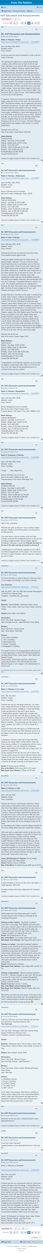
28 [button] (25, 23)
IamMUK (3, 1131)
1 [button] (17, 23)
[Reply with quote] (36, 29)
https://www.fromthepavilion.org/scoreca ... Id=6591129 (20, 1170)
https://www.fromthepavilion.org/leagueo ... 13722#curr (20, 1026)
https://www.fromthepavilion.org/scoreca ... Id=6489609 (20, 42)
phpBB (15, 1246)
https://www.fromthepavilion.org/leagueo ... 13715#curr (20, 587)
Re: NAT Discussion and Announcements (20, 34)
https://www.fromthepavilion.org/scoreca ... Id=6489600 (20, 178)
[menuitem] (3, 7)
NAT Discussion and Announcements (20, 15)
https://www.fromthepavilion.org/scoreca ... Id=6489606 (20, 457)
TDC (2, 27)
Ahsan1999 (4, 1153)
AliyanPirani (4, 566)
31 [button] (36, 23)
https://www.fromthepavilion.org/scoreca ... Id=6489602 (20, 240)
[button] (11, 23)
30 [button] (32, 23)
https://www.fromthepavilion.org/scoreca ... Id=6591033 (20, 790)
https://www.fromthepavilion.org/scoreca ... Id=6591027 (20, 691)
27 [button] (22, 23)
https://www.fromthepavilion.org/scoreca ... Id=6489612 (20, 393)
